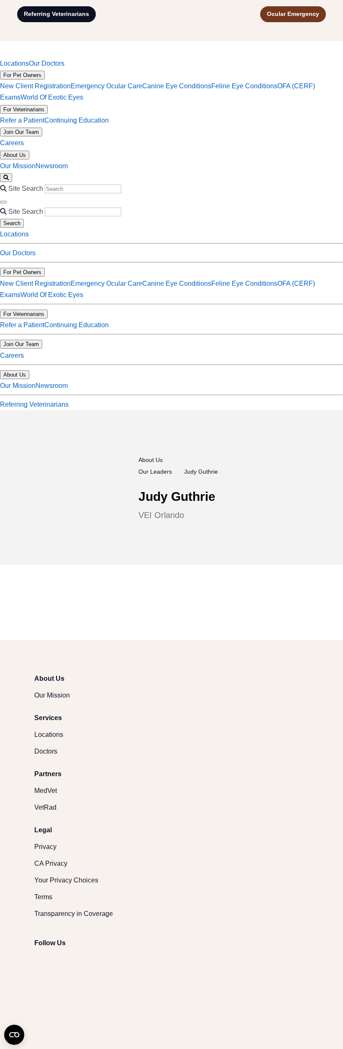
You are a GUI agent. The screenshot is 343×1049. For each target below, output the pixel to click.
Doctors (45, 751)
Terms (43, 896)
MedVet (45, 790)
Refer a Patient (22, 120)
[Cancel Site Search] (3, 202)
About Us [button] (14, 375)
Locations (14, 63)
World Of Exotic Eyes (51, 97)
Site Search (25, 188)
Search (11, 223)
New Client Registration (35, 86)
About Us (14, 155)
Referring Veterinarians (56, 13)
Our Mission (18, 165)
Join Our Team (21, 132)
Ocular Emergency (293, 13)
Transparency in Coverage (73, 913)
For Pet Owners (22, 75)
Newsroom (52, 165)
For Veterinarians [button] (23, 314)
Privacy (45, 846)
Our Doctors (46, 63)
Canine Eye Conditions (176, 86)
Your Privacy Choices (66, 880)
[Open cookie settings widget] (14, 1035)
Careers (12, 142)
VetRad (45, 807)
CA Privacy (50, 863)
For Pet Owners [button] (22, 272)
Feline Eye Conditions (244, 86)
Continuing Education (76, 120)
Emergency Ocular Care (106, 86)
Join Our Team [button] (21, 344)
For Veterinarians (23, 109)
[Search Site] (6, 177)
